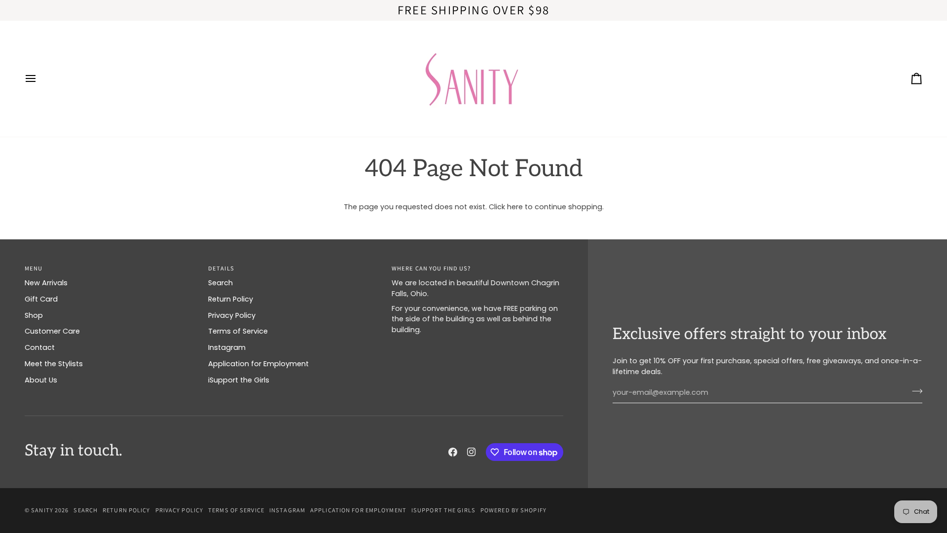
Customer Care (52, 331)
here (515, 207)
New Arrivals (46, 283)
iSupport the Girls (238, 380)
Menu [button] (33, 268)
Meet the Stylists (54, 364)
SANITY (42, 510)
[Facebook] (452, 452)
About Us (41, 380)
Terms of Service (238, 331)
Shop (34, 315)
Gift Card (41, 299)
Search (220, 283)
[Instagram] (471, 452)
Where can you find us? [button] (431, 268)
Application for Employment (258, 364)
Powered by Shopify (513, 510)
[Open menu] (39, 79)
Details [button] (221, 268)
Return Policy (230, 299)
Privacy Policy (231, 315)
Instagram (227, 347)
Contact (40, 347)
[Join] (914, 391)
